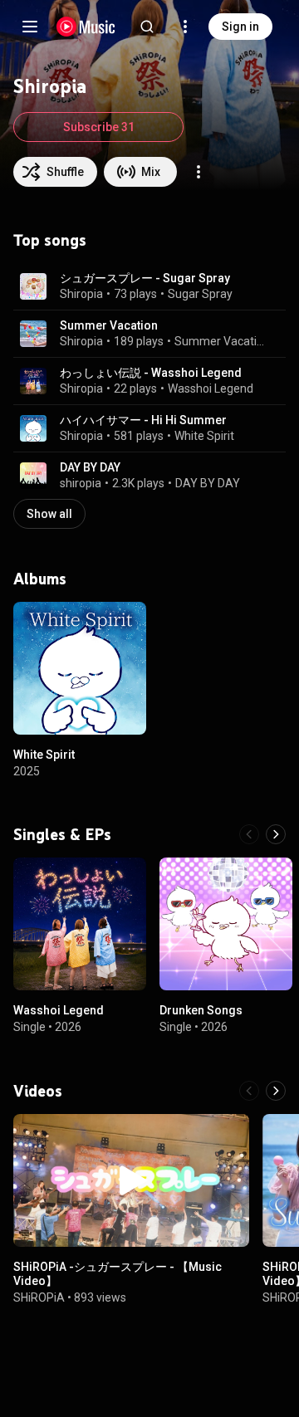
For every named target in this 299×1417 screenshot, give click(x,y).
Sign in (240, 26)
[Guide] (30, 27)
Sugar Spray (200, 294)
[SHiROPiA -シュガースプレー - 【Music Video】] (131, 1180)
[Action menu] (198, 172)
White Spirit (204, 435)
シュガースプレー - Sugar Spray (145, 278)
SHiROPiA (39, 1297)
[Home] (85, 27)
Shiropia (81, 294)
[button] (33, 286)
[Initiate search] (147, 26)
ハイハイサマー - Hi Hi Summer (143, 420)
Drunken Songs (201, 1010)
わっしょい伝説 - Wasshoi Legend (151, 372)
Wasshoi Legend (210, 388)
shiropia (80, 483)
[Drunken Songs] (225, 924)
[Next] (275, 834)
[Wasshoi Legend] (79, 924)
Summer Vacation (109, 325)
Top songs (49, 240)
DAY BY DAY (90, 467)
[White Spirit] (79, 668)
